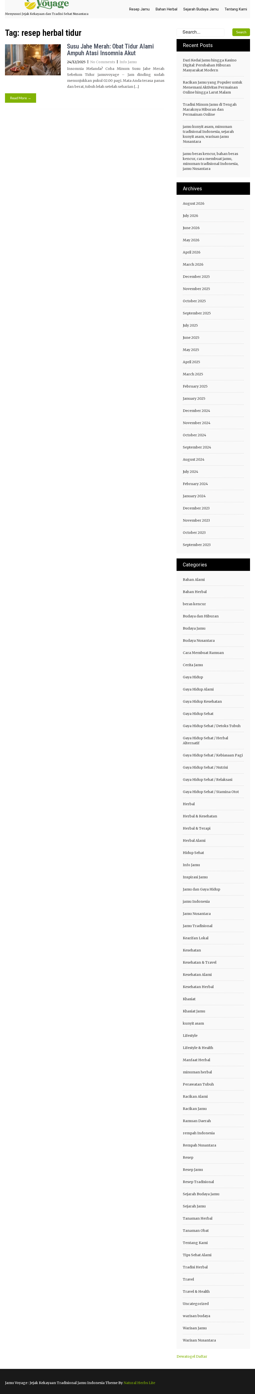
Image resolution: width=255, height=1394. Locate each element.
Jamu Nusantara (197, 913)
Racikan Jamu (195, 1108)
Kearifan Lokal (195, 938)
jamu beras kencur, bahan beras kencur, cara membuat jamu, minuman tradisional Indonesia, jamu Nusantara (210, 161)
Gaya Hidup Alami (198, 689)
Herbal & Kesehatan (200, 816)
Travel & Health (196, 1291)
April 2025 (191, 362)
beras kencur (194, 604)
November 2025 (196, 289)
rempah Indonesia (199, 1133)
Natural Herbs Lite (139, 1383)
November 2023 (196, 520)
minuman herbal (197, 1072)
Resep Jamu (139, 9)
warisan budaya (196, 1316)
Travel (188, 1279)
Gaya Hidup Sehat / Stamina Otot (211, 792)
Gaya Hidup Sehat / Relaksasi (207, 779)
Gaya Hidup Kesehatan (202, 701)
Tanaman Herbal (197, 1218)
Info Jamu (128, 62)
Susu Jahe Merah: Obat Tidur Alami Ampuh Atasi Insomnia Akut (110, 50)
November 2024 (196, 423)
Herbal (189, 804)
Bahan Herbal (166, 9)
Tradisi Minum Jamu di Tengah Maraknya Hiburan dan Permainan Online (210, 109)
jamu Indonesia (196, 901)
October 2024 (194, 435)
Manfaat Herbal (196, 1060)
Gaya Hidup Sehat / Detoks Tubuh (212, 726)
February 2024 (195, 484)
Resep (188, 1157)
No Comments (102, 62)
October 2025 (194, 301)
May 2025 (191, 350)
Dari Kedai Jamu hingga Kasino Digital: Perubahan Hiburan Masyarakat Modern (210, 65)
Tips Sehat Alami (197, 1255)
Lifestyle (190, 1035)
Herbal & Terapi (196, 828)
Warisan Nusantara (199, 1340)
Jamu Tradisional (197, 926)
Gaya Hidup (193, 677)
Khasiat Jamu (194, 1011)
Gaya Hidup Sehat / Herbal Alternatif (205, 740)
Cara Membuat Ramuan (203, 652)
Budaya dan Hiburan (201, 616)
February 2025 (195, 386)
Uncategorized (196, 1303)
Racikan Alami (195, 1096)
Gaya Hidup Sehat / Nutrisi (205, 767)
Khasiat (189, 999)
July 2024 (190, 471)
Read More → (20, 98)
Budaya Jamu (194, 628)
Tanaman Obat (196, 1230)
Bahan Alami (194, 579)
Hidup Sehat (193, 852)
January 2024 (194, 496)
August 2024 (193, 459)
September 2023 (197, 545)
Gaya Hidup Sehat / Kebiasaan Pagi (213, 755)
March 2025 (193, 374)
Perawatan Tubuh (198, 1084)
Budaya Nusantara (199, 640)
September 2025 (197, 313)
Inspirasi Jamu (195, 877)
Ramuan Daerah (197, 1121)
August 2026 (193, 203)
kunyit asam (193, 1023)
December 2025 (196, 276)
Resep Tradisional (198, 1182)
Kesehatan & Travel (199, 962)
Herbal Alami (194, 840)
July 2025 (190, 325)
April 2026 (191, 252)
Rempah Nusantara (199, 1145)
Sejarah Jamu (194, 1206)
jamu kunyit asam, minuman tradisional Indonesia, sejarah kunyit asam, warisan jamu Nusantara (208, 134)
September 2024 (197, 447)
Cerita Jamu (193, 665)
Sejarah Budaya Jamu (201, 9)
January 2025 (194, 398)
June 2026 (191, 228)
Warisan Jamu (195, 1328)
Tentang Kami (236, 9)
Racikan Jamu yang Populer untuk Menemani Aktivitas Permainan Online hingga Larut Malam (212, 87)
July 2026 (190, 215)
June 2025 (191, 337)
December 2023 (196, 508)
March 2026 (193, 264)
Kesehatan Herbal (198, 987)
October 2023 (194, 532)
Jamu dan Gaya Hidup (201, 889)
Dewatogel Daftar (192, 1356)
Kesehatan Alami (197, 974)
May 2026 (191, 240)
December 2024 (196, 410)
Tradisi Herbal (195, 1267)
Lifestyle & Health (198, 1048)
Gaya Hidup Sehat (198, 713)
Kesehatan (192, 950)
